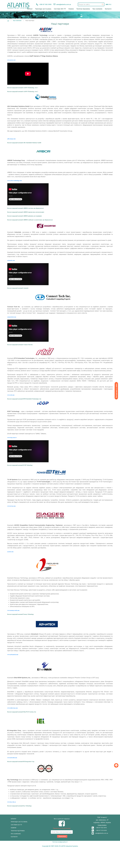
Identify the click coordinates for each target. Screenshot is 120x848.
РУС (110, 4)
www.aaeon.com (11, 60)
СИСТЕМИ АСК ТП (16, 824)
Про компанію (97, 9)
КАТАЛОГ (13, 818)
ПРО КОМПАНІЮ (16, 833)
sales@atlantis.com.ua (101, 833)
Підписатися (62, 836)
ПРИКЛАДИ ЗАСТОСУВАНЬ (19, 821)
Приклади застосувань (43, 9)
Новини (71, 9)
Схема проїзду (102, 825)
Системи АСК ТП (60, 9)
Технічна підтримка (83, 9)
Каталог (30, 9)
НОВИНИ (13, 827)
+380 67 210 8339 (100, 830)
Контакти (108, 9)
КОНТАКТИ (14, 836)
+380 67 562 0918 (100, 827)
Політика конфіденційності (60, 842)
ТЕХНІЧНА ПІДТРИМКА (18, 830)
